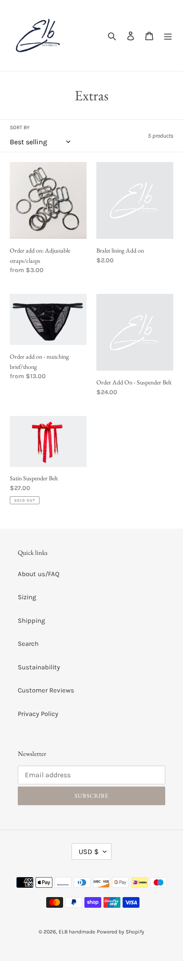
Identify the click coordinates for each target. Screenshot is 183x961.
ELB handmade (77, 932)
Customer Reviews (46, 690)
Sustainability (39, 667)
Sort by (20, 127)
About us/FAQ (39, 574)
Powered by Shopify (120, 932)
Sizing (27, 597)
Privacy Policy (38, 714)
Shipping (31, 621)
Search (28, 644)
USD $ (89, 851)
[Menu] (168, 35)
